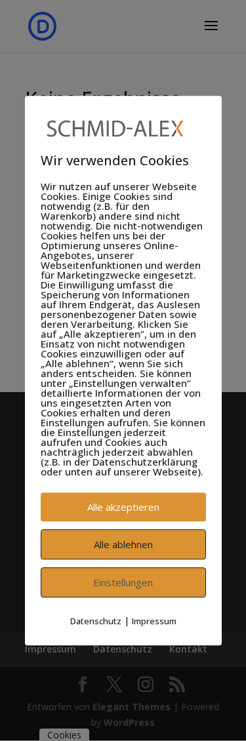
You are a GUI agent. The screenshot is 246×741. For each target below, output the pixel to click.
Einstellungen (123, 582)
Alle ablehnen (123, 544)
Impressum (154, 621)
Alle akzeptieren (123, 506)
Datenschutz (95, 621)
